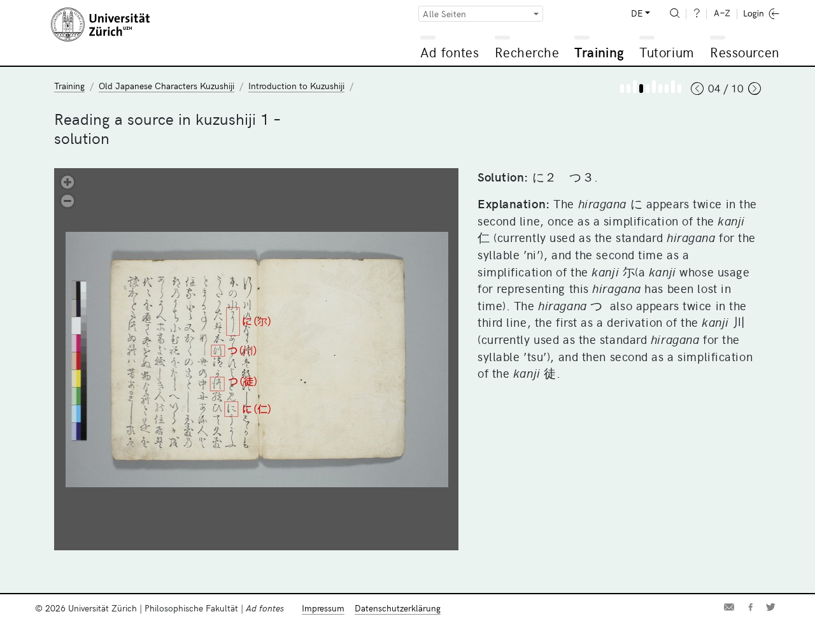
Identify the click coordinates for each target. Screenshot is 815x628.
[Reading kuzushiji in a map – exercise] (673, 86)
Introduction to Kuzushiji (296, 86)
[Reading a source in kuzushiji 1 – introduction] (628, 88)
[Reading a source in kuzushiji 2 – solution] (660, 88)
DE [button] (636, 13)
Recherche (527, 52)
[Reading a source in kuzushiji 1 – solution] (641, 88)
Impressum (323, 608)
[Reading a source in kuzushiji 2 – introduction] (647, 88)
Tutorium (666, 52)
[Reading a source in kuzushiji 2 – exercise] (654, 86)
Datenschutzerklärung (398, 608)
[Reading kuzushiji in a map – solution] (679, 88)
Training (599, 52)
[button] (67, 181)
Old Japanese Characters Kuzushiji (166, 86)
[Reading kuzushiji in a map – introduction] (667, 88)
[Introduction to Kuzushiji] (622, 88)
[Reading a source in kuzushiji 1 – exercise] (635, 86)
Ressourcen (744, 52)
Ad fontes (449, 52)
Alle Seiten (444, 14)
